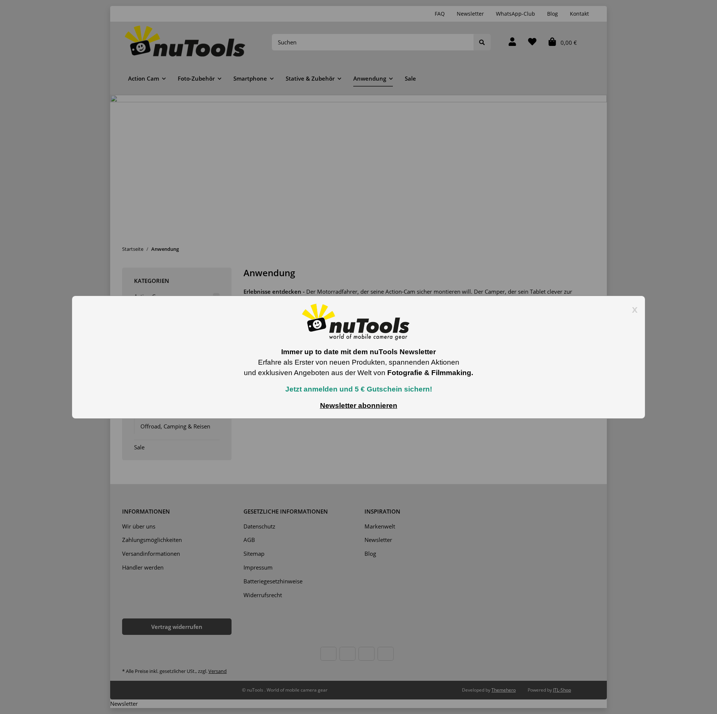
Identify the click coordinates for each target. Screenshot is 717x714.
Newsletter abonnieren (358, 405)
